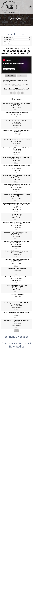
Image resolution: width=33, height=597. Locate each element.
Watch (11, 75)
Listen (22, 75)
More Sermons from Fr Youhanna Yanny (15, 84)
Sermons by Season (16, 336)
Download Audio (16, 85)
